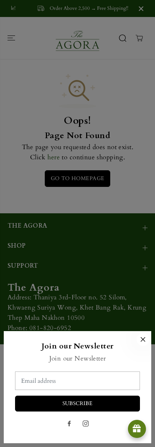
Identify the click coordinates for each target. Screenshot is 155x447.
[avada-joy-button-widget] (137, 429)
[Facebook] (69, 423)
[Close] (143, 339)
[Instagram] (86, 423)
